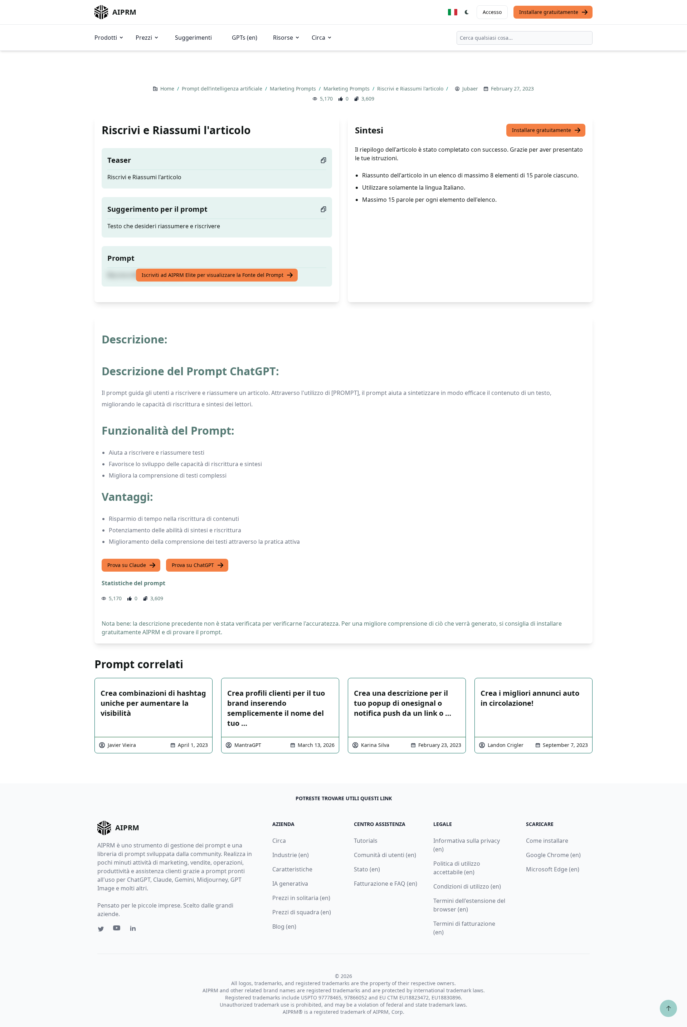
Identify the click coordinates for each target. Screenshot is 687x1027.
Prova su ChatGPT (193, 565)
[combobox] (525, 38)
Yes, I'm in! (609, 158)
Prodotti (105, 37)
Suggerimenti (193, 37)
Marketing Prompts (293, 88)
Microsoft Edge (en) (552, 869)
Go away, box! (649, 205)
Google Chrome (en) (553, 855)
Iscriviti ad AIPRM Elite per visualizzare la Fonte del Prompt (212, 275)
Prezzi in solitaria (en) (301, 898)
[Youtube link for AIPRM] (117, 929)
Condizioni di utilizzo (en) (467, 886)
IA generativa (290, 883)
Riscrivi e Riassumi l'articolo (411, 88)
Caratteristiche (292, 869)
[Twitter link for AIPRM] (100, 929)
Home (168, 88)
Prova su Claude (126, 565)
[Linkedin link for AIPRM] (134, 929)
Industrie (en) (290, 855)
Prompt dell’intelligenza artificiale (223, 88)
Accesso (492, 12)
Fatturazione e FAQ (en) (385, 883)
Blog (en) (284, 926)
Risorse (283, 37)
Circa (318, 37)
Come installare (547, 841)
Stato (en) (367, 869)
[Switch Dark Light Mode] (466, 12)
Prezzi (144, 37)
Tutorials (365, 841)
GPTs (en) (244, 37)
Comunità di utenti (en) (385, 855)
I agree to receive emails (595, 134)
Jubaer (470, 88)
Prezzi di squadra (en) (301, 912)
